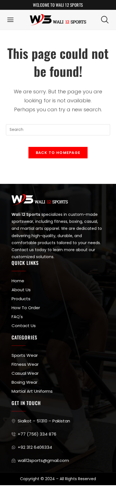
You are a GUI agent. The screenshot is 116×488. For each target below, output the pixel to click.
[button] (10, 19)
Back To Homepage (58, 152)
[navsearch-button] (105, 20)
